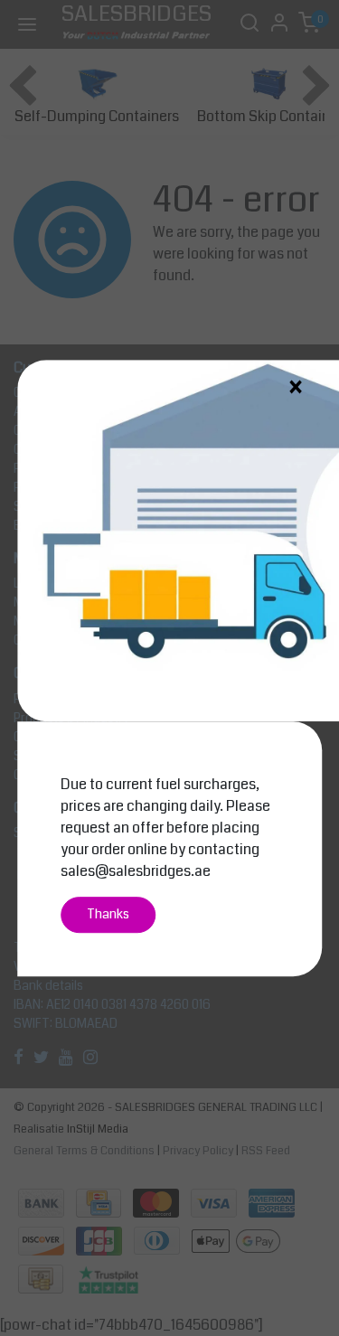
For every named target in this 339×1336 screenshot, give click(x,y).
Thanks (108, 914)
